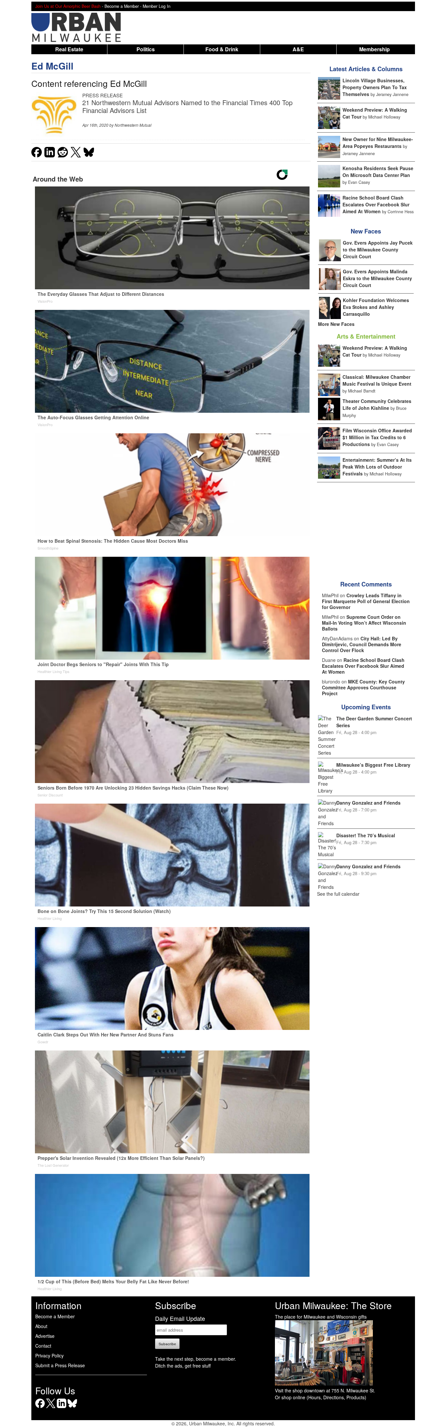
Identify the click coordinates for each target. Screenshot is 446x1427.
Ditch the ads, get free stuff (183, 1365)
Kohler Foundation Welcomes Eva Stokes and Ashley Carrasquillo (376, 307)
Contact (43, 1345)
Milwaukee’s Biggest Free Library (373, 765)
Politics (145, 49)
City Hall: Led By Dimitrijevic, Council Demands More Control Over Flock (361, 644)
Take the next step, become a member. (195, 1358)
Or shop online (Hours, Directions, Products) (320, 1397)
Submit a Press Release (60, 1365)
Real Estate (69, 49)
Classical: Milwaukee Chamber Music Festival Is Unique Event (376, 380)
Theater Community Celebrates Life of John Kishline (376, 404)
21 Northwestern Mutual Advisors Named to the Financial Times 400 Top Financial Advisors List (187, 106)
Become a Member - (123, 6)
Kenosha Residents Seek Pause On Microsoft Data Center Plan (377, 171)
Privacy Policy (49, 1355)
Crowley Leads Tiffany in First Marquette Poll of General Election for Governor (366, 601)
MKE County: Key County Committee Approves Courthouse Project (363, 687)
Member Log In (156, 6)
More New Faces (336, 324)
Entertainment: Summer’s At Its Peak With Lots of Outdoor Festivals (377, 467)
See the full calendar (338, 893)
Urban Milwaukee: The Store (333, 1305)
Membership (374, 49)
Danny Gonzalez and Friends (368, 802)
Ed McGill (52, 65)
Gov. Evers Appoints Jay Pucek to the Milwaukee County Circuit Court (378, 249)
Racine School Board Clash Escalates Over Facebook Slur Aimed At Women (375, 204)
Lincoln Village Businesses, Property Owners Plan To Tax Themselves (374, 87)
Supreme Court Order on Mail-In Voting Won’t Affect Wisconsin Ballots (364, 623)
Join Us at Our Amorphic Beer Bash (68, 6)
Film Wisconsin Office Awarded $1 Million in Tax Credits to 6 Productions (377, 437)
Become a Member (55, 1316)
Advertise (45, 1336)
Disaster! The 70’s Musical (365, 835)
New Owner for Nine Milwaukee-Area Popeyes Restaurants (377, 142)
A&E (298, 49)
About (41, 1326)
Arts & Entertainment (366, 336)
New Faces (366, 231)
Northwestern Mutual (133, 125)
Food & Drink (221, 49)
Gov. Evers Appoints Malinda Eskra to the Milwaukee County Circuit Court (377, 278)
